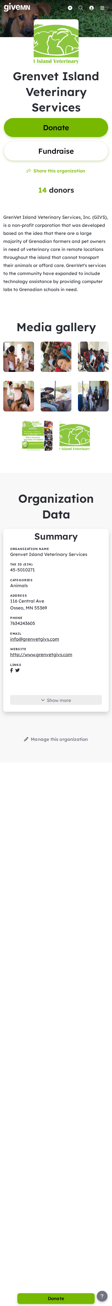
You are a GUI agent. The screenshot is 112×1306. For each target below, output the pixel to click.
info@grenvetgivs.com (34, 639)
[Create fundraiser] (70, 7)
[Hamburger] (102, 7)
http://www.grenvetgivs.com (41, 654)
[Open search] (80, 7)
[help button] (102, 1296)
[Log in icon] (91, 7)
